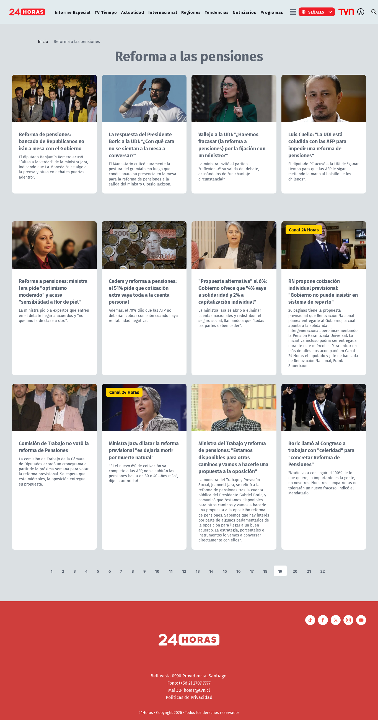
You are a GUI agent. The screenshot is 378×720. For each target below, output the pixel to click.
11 (171, 571)
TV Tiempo (106, 12)
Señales (316, 12)
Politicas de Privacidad (189, 697)
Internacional (162, 12)
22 (322, 571)
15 (225, 571)
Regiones (191, 12)
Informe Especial (72, 12)
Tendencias (217, 12)
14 (211, 571)
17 (252, 571)
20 (295, 571)
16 (238, 571)
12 (184, 571)
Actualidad (132, 12)
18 (265, 571)
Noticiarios (244, 12)
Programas (271, 12)
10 (157, 571)
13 (198, 571)
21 (309, 571)
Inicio (43, 41)
